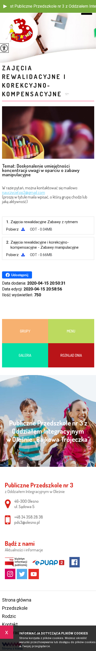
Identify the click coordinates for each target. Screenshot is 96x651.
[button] (5, 6)
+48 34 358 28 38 (28, 517)
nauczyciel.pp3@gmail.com (23, 192)
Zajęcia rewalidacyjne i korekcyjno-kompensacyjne (34, 81)
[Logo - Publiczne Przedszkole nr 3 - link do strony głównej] (20, 30)
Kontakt (10, 624)
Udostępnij (19, 275)
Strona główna (16, 600)
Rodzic (9, 616)
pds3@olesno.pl (27, 522)
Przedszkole (15, 608)
